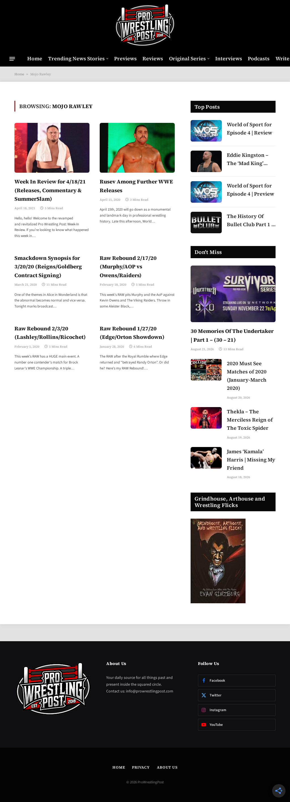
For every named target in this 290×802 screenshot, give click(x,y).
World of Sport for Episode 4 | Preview (250, 189)
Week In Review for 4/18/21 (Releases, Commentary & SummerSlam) (50, 190)
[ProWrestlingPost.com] (145, 25)
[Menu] (12, 58)
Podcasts (259, 58)
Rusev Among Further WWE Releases (136, 186)
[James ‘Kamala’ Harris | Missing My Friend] (206, 458)
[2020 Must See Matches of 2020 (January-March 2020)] (206, 369)
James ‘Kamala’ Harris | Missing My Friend (251, 459)
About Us (167, 767)
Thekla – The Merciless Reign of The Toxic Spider (250, 419)
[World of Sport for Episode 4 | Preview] (206, 192)
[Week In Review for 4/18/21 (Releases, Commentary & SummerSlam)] (51, 148)
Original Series (187, 58)
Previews (125, 58)
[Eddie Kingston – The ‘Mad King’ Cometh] (206, 161)
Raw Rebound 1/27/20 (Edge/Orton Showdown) (132, 333)
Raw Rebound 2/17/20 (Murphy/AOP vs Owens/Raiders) (128, 266)
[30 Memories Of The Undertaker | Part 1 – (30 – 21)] (233, 294)
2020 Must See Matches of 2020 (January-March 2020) (246, 375)
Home (34, 58)
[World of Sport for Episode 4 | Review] (206, 131)
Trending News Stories (76, 58)
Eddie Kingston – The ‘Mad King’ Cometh (247, 159)
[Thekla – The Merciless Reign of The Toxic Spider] (206, 418)
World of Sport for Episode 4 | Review (249, 128)
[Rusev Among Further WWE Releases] (137, 148)
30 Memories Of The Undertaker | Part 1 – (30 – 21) (232, 335)
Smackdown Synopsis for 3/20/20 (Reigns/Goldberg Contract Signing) (48, 266)
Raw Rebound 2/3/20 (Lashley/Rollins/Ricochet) (50, 333)
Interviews (228, 58)
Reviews (152, 58)
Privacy (141, 767)
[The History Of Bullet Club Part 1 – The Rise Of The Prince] (206, 222)
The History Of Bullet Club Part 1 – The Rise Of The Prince (250, 221)
